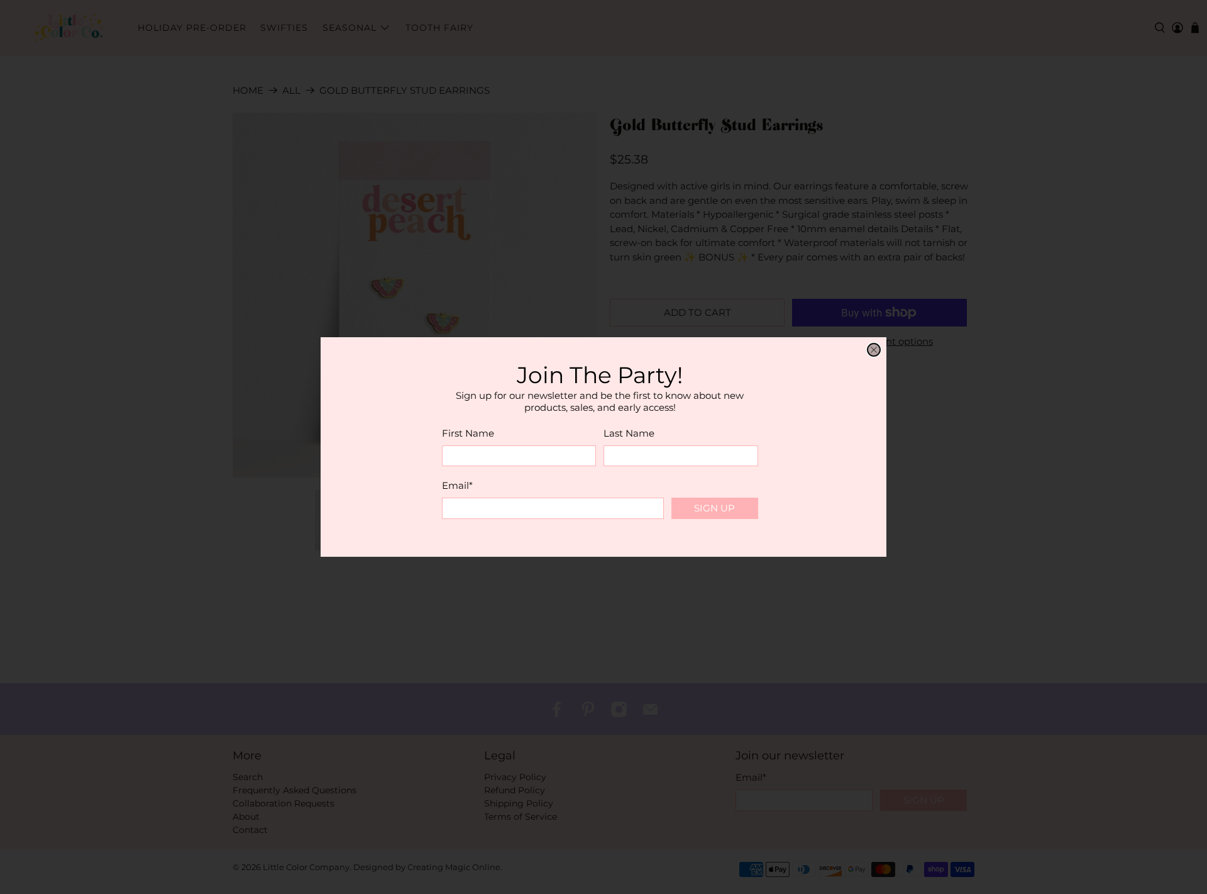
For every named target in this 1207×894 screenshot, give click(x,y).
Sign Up (714, 508)
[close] (874, 350)
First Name (468, 433)
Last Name (629, 433)
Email (457, 485)
